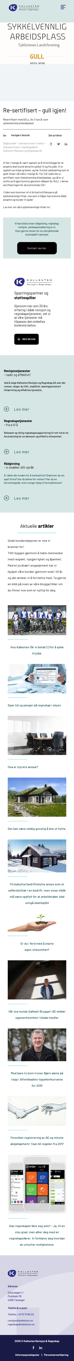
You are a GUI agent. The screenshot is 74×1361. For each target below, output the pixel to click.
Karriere (54, 29)
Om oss (53, 15)
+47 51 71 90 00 (26, 1314)
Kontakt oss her (37, 248)
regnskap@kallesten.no (21, 1324)
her (48, 207)
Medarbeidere (57, 22)
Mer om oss (29, 339)
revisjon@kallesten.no (20, 1320)
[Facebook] (51, 144)
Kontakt (53, 36)
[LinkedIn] (66, 144)
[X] (58, 144)
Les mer (21, 409)
